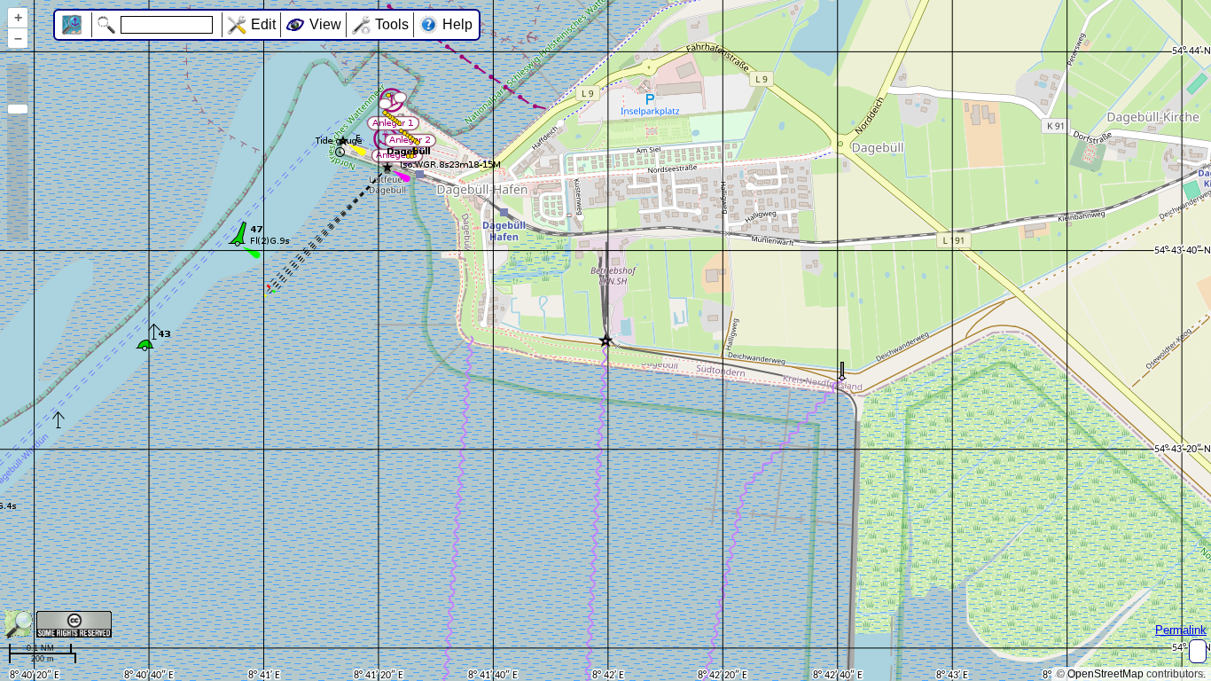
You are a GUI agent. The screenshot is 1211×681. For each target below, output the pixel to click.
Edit (263, 24)
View (325, 24)
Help (457, 24)
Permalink (1181, 630)
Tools (392, 24)
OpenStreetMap (1105, 674)
